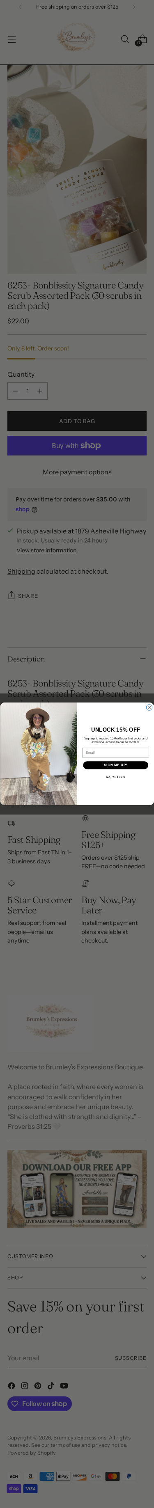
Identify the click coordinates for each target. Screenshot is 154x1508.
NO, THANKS (115, 777)
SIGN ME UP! (115, 765)
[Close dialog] (149, 707)
